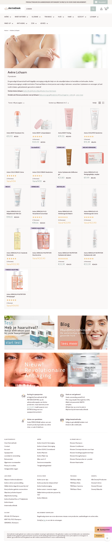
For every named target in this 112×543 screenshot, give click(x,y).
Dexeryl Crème (96, 483)
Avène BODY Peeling (64, 133)
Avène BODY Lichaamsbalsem (41, 133)
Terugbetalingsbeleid (44, 466)
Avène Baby (36, 91)
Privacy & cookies (10, 466)
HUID (60, 17)
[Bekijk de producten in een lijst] (103, 103)
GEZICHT (81, 17)
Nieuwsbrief (102, 2)
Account (7, 449)
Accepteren (99, 535)
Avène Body (27, 91)
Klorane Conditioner (77, 446)
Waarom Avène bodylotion (13, 480)
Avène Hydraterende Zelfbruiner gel (68, 173)
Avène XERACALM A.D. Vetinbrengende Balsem (65, 212)
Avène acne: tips (42, 480)
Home (6, 30)
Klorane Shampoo (76, 443)
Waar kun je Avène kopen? (13, 492)
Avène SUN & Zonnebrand (46, 449)
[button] (43, 138)
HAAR (69, 17)
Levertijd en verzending (12, 456)
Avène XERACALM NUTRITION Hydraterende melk (93, 254)
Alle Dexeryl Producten (99, 480)
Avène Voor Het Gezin (48, 91)
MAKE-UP (7, 23)
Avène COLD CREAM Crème (15, 172)
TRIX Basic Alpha (75, 480)
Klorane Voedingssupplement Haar (81, 453)
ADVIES (43, 23)
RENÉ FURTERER (20, 17)
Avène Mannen (42, 453)
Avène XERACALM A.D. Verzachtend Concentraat (39, 212)
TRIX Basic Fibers (75, 489)
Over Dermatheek (10, 443)
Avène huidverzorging (44, 486)
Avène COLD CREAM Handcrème (42, 172)
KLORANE (35, 17)
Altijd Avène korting (10, 496)
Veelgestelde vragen (11, 469)
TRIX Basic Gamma (76, 486)
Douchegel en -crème (66, 95)
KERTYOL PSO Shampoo (12, 519)
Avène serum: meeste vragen (47, 489)
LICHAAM (93, 17)
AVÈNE (6, 17)
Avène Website (42, 498)
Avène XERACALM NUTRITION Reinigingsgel (16, 295)
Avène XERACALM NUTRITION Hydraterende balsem (67, 254)
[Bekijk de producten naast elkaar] (100, 103)
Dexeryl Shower (96, 486)
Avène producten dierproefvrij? (47, 483)
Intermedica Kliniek (10, 505)
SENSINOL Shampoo (11, 523)
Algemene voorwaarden (12, 462)
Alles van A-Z (41, 459)
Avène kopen (8, 502)
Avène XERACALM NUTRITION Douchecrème (41, 254)
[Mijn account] (101, 9)
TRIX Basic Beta (75, 483)
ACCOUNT (30, 407)
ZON (32, 23)
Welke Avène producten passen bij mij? (48, 493)
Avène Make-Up (42, 456)
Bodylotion (54, 95)
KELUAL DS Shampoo (11, 516)
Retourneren (8, 459)
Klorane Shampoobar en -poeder (81, 459)
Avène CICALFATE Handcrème (93, 133)
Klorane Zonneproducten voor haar (82, 449)
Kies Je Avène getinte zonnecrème (16, 489)
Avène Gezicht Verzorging (45, 443)
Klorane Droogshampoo (78, 456)
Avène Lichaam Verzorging (46, 446)
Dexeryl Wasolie (96, 489)
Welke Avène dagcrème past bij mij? (16, 486)
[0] (105, 9)
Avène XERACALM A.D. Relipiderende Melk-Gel (14, 212)
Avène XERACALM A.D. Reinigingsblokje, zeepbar (91, 173)
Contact (7, 446)
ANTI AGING (21, 23)
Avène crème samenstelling (13, 483)
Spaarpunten (8, 453)
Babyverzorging (44, 95)
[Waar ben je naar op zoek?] (93, 8)
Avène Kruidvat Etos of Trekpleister (16, 499)
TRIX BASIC (48, 17)
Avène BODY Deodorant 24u (15, 133)
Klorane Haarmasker (76, 462)
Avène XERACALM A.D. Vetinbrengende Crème (91, 212)
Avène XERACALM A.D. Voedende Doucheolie (17, 254)
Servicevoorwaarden (44, 462)
